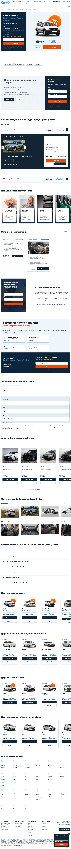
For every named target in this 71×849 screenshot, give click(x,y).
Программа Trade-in (5, 829)
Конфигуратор (17, 826)
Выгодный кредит (4, 827)
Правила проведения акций (17, 845)
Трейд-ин (41, 4)
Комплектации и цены (6, 6)
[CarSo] (6, 2)
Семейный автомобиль (5, 823)
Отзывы (67, 826)
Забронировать (60, 163)
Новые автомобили (18, 823)
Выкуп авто (51, 4)
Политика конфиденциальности (6, 845)
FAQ (69, 6)
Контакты (67, 4)
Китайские (44, 823)
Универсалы (30, 827)
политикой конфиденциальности (8, 47)
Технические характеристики (31, 6)
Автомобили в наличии (19, 824)
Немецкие (44, 826)
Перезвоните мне (64, 829)
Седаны (29, 823)
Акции (46, 4)
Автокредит (35, 4)
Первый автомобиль (5, 824)
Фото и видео (53, 6)
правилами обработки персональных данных (43, 370)
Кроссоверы (30, 829)
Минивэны (30, 835)
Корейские (44, 827)
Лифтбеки (30, 826)
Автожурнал (62, 4)
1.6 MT (5, 390)
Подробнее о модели (17, 256)
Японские (43, 824)
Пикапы (29, 832)
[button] (2, 147)
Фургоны (30, 833)
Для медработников (5, 826)
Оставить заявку (57, 101)
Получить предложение (13, 43)
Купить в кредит (52, 47)
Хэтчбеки (30, 824)
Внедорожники (31, 830)
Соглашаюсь (61, 844)
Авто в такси (17, 827)
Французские (44, 829)
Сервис (56, 4)
